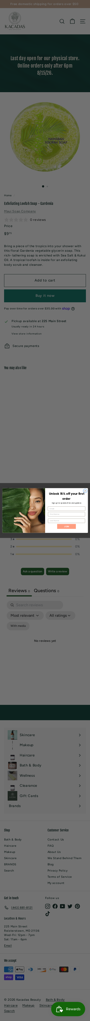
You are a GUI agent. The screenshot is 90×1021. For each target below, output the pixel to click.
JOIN (66, 526)
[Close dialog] (85, 491)
